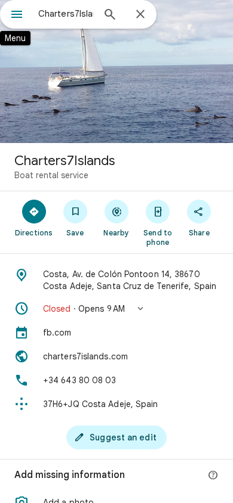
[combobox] (65, 14)
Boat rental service (51, 175)
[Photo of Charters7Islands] (116, 71)
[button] (116, 309)
